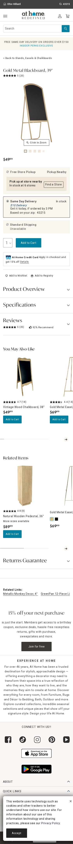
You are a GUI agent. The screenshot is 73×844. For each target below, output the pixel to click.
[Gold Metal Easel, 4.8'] (52, 519)
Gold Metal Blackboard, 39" (28, 71)
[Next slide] (66, 439)
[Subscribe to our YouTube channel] (65, 739)
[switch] (16, 276)
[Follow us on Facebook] (7, 739)
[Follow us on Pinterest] (51, 739)
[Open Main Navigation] (5, 16)
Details (24, 262)
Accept (16, 833)
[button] (33, 15)
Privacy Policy (50, 823)
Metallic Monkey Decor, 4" (20, 593)
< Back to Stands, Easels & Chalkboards (27, 58)
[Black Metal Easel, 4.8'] (57, 519)
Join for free (36, 646)
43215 (41, 212)
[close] (70, 801)
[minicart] (67, 16)
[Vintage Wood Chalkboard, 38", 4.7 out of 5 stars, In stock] (25, 377)
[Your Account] (59, 16)
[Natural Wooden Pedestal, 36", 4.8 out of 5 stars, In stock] (25, 486)
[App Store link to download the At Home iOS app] (36, 753)
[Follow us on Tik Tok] (22, 739)
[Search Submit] (65, 28)
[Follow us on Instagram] (36, 739)
